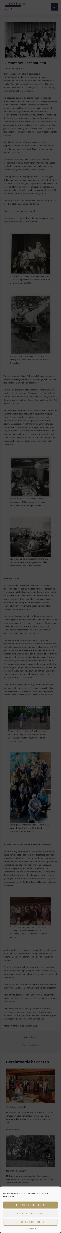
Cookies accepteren (30, 1205)
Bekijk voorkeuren (30, 1222)
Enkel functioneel (30, 1213)
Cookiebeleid (30, 1229)
